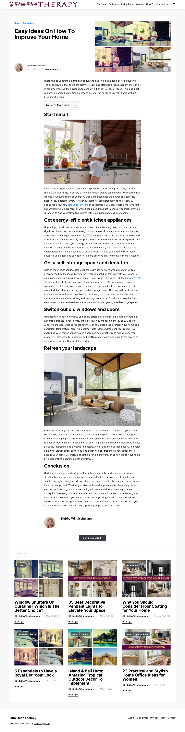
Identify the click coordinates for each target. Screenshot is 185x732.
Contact (172, 717)
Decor (17, 23)
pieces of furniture (78, 204)
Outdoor (85, 634)
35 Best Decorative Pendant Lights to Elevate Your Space (87, 606)
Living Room (127, 4)
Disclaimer (142, 717)
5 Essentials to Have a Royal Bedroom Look (35, 673)
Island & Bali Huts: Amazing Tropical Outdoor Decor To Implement (85, 677)
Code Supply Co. (42, 723)
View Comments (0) (92, 538)
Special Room (141, 634)
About (131, 717)
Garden (140, 4)
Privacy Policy (157, 717)
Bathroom (114, 4)
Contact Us (162, 4)
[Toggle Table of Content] (74, 105)
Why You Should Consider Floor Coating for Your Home (144, 606)
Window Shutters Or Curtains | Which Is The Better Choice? (37, 606)
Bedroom (101, 4)
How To (150, 4)
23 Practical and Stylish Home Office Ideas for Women (145, 675)
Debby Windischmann (35, 65)
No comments (51, 69)
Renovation (28, 23)
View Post (19, 622)
